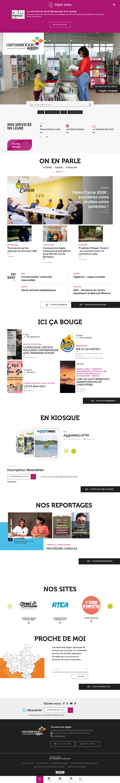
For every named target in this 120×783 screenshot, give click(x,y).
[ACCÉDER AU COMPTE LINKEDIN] (75, 703)
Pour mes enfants (75, 112)
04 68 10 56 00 (59, 736)
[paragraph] (45, 200)
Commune (56, 669)
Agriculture (71, 167)
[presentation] (24, 234)
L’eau (40, 112)
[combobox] (56, 104)
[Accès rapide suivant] (46, 137)
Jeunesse (59, 167)
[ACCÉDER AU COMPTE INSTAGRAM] (67, 703)
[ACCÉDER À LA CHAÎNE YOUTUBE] (71, 703)
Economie (47, 167)
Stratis (60, 772)
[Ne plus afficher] (114, 4)
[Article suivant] (73, 451)
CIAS (63, 112)
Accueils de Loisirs (52, 112)
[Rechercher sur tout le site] (90, 104)
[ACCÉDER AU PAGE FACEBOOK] (63, 703)
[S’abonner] (33, 476)
